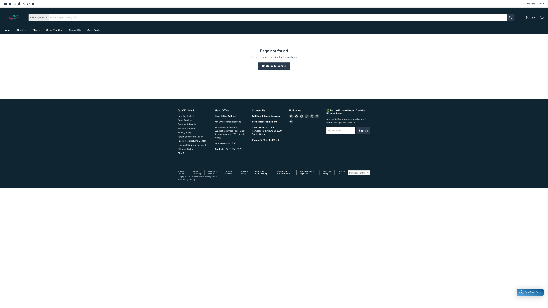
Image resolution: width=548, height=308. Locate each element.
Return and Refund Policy (190, 136)
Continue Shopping (274, 65)
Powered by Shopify (186, 179)
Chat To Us (183, 153)
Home (7, 30)
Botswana (534, 4)
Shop (36, 30)
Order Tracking (54, 30)
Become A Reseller (187, 124)
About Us (21, 30)
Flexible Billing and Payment (192, 145)
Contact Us (75, 30)
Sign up (363, 130)
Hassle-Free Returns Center (192, 141)
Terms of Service (186, 128)
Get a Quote (93, 30)
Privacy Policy (185, 132)
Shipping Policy (185, 149)
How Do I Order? (186, 116)
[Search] (510, 17)
